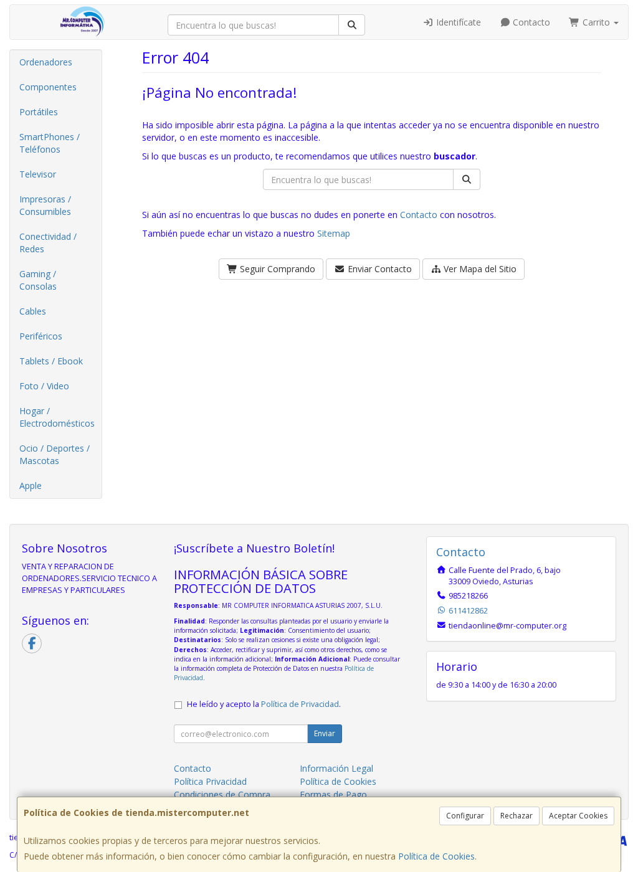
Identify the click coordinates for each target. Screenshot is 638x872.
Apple (30, 485)
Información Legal (336, 768)
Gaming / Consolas (38, 280)
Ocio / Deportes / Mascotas (54, 454)
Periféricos (40, 336)
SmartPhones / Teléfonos (49, 143)
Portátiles (38, 112)
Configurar (465, 815)
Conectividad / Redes (48, 242)
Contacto (530, 22)
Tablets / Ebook (51, 361)
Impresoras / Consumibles (45, 205)
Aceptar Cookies (578, 815)
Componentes (48, 87)
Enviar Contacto (378, 269)
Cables (32, 311)
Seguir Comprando (276, 269)
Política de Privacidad (300, 704)
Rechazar (516, 815)
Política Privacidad (210, 781)
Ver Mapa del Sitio (479, 269)
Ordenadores (45, 62)
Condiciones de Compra (222, 794)
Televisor (37, 174)
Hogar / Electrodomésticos (57, 417)
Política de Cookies (436, 856)
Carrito (596, 22)
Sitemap (333, 233)
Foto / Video (44, 386)
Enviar (324, 733)
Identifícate (457, 22)
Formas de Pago (333, 794)
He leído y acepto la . (264, 704)
